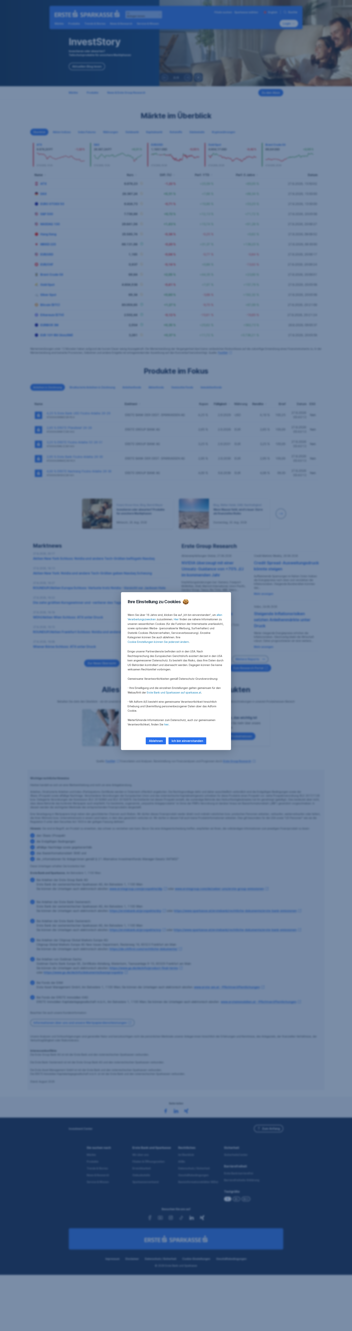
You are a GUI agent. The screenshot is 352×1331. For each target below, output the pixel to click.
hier (166, 724)
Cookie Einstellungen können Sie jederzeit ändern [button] (158, 641)
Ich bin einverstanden (187, 741)
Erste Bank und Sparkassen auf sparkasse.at (174, 692)
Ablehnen (156, 741)
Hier (176, 619)
